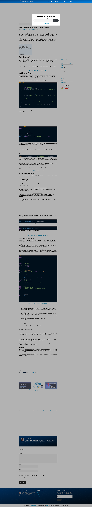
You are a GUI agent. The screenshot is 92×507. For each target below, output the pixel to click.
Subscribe (56, 20)
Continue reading (46, 23)
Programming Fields (26, 1)
